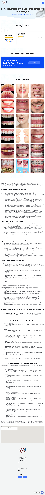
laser (13, 346)
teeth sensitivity (16, 211)
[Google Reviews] (19, 477)
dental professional (27, 414)
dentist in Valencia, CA (36, 383)
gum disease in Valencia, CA (12, 313)
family (23, 304)
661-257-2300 (23, 457)
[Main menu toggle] (43, 3)
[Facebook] (21, 477)
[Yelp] (26, 477)
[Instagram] (24, 477)
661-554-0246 (23, 458)
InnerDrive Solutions (37, 485)
